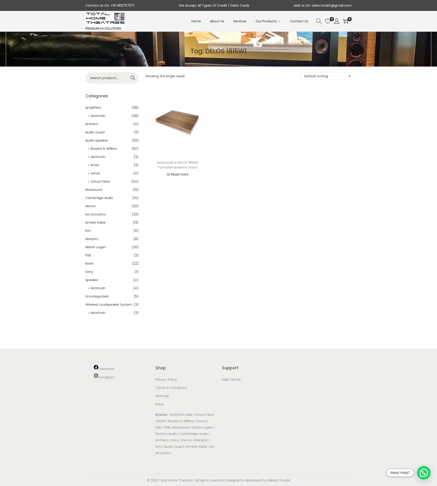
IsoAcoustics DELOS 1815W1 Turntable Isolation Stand (177, 165)
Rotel (95, 165)
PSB (88, 255)
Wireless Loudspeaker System (108, 304)
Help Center (231, 379)
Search (133, 78)
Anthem (91, 124)
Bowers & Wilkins (104, 148)
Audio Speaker (96, 140)
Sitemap (162, 396)
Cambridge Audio (99, 198)
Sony (89, 271)
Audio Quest (95, 132)
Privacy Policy (166, 379)
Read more (179, 174)
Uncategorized (97, 296)
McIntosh (98, 116)
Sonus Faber (100, 181)
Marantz (91, 239)
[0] (327, 21)
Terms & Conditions (171, 387)
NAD (158, 427)
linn (88, 230)
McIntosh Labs (181, 414)
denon (90, 206)
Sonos (201, 421)
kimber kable (95, 222)
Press (159, 404)
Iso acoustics (95, 214)
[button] (424, 473)
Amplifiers (93, 107)
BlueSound (181, 427)
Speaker (91, 280)
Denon (187, 440)
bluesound (93, 189)
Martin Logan (95, 247)
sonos (95, 173)
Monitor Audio (166, 434)
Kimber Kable (197, 446)
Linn (158, 446)
